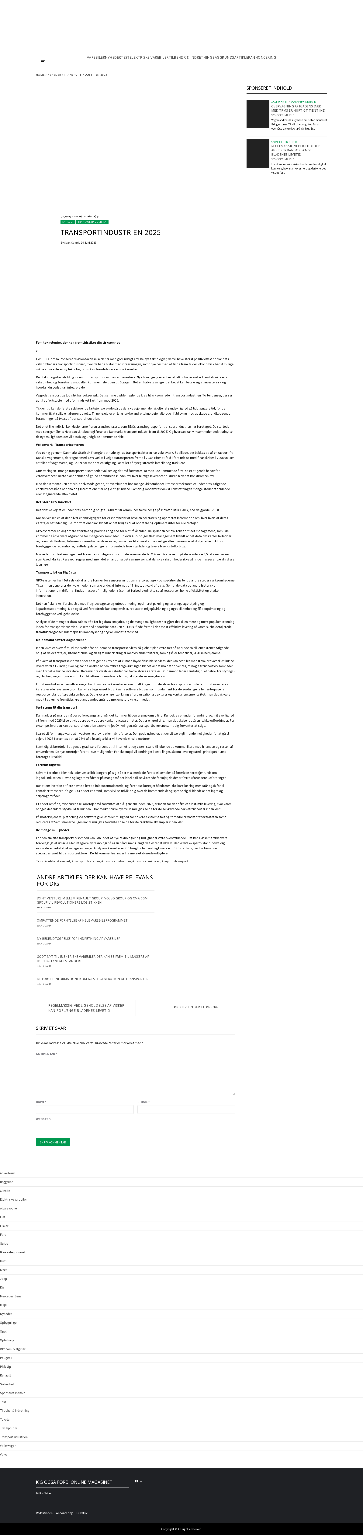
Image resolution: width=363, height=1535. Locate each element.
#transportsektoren (146, 861)
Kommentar (46, 1054)
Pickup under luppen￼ (196, 1007)
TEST (125, 57)
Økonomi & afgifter (12, 1349)
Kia (2, 1287)
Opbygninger (9, 1322)
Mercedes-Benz (10, 1296)
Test (3, 1402)
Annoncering (263, 57)
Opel (3, 1331)
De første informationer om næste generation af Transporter (92, 979)
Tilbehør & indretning (14, 1410)
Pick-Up (5, 1367)
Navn (41, 1102)
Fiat (2, 1217)
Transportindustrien (92, 221)
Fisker (4, 1226)
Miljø (3, 1305)
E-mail (143, 1102)
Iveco (3, 1270)
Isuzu (4, 1261)
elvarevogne (8, 1208)
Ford (3, 1235)
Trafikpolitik (8, 1428)
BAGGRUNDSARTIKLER (231, 57)
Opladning (7, 1340)
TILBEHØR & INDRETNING (191, 57)
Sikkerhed (7, 1384)
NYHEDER (113, 57)
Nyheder (68, 221)
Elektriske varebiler (13, 1199)
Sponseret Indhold (282, 115)
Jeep (3, 1279)
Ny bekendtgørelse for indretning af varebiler (78, 939)
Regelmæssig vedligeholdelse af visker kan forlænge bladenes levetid (86, 1008)
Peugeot (6, 1358)
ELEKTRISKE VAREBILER (149, 57)
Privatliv (81, 1513)
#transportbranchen (86, 861)
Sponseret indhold (303, 102)
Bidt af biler (43, 1493)
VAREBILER (96, 57)
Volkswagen (8, 1446)
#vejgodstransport (175, 861)
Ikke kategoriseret (12, 1252)
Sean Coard (71, 242)
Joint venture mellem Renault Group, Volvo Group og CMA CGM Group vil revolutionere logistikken (92, 900)
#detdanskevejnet (57, 861)
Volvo (4, 1455)
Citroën (5, 1191)
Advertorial (279, 102)
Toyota (4, 1419)
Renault (5, 1375)
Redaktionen (44, 1513)
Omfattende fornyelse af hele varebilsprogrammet (82, 920)
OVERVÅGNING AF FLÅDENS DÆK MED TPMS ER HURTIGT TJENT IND (298, 108)
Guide (4, 1243)
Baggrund (6, 1182)
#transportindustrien (116, 861)
